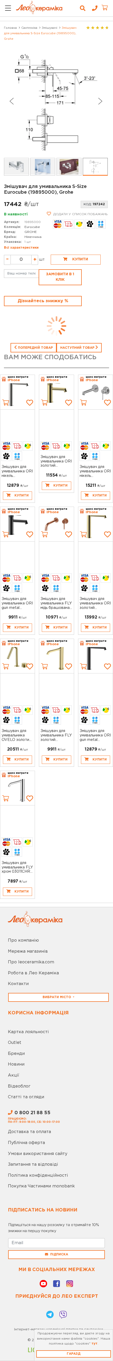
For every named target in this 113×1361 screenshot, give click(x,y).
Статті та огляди (26, 1097)
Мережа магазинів (28, 951)
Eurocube (32, 227)
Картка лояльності (28, 1032)
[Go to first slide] (100, 101)
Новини (16, 1064)
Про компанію (23, 940)
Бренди (16, 1054)
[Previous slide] (11, 101)
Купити (79, 259)
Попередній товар (35, 347)
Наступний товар (77, 347)
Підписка (59, 1254)
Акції (13, 1075)
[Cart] (5, 402)
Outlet (14, 1043)
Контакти (18, 984)
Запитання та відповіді (33, 1164)
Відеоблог (19, 1086)
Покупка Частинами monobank (41, 1186)
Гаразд (73, 1353)
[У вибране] (29, 402)
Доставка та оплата (29, 1132)
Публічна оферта (26, 1143)
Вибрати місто (57, 997)
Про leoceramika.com (31, 962)
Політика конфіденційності (38, 1175)
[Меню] (8, 8)
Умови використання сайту (37, 1154)
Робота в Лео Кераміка (33, 973)
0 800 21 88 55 (32, 1113)
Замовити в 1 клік (60, 277)
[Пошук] (82, 8)
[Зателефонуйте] (92, 8)
